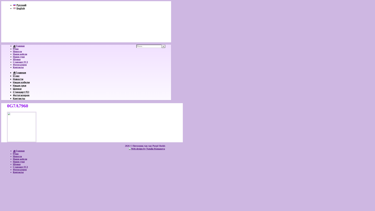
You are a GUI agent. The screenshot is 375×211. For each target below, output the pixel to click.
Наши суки (19, 57)
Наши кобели (20, 54)
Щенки (17, 59)
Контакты (18, 67)
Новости (17, 51)
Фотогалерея (20, 64)
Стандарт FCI (20, 62)
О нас (16, 49)
